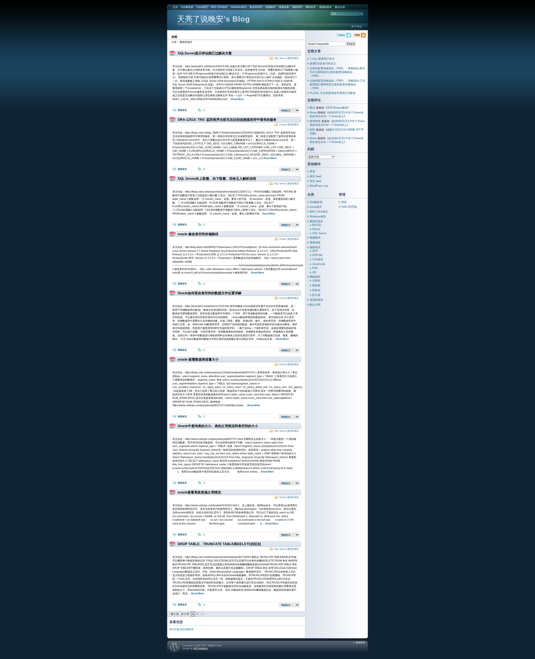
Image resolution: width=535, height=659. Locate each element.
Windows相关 (238, 7)
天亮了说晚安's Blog (213, 19)
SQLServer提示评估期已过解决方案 (205, 53)
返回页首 (360, 642)
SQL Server (280, 58)
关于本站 (356, 26)
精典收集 (284, 7)
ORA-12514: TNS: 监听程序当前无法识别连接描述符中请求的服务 (227, 119)
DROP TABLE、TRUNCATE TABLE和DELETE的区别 (219, 544)
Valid (349, 206)
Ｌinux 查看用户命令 (322, 58)
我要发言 (182, 110)
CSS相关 (317, 259)
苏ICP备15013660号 (181, 629)
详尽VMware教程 (337, 107)
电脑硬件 (271, 7)
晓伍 (312, 107)
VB (314, 272)
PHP (315, 268)
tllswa (313, 112)
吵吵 (312, 129)
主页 (175, 7)
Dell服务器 (187, 7)
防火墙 (316, 295)
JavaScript (318, 264)
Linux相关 (202, 7)
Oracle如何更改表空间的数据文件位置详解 (209, 293)
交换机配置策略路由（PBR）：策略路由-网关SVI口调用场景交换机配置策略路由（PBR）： (337, 72)
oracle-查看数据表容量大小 (198, 359)
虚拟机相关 (325, 7)
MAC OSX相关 (219, 7)
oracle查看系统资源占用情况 (199, 492)
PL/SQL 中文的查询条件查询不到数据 (332, 93)
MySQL (316, 224)
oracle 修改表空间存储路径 (198, 234)
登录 (312, 171)
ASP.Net (317, 255)
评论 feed (315, 181)
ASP (315, 250)
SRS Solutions (200, 648)
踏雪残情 (315, 121)
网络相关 (311, 7)
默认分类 (340, 7)
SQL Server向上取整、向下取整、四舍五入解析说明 (217, 178)
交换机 (316, 280)
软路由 (316, 290)
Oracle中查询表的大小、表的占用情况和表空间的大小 (218, 426)
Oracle (282, 124)
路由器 (316, 285)
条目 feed (315, 176)
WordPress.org (319, 185)
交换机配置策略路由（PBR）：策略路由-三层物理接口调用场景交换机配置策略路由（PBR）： (337, 84)
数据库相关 (256, 7)
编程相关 (297, 7)
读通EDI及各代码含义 (323, 63)
